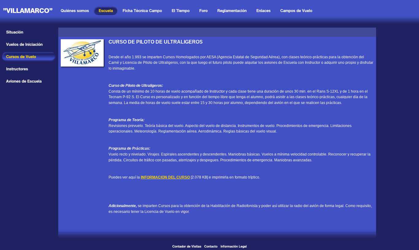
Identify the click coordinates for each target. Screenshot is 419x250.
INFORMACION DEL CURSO (165, 177)
